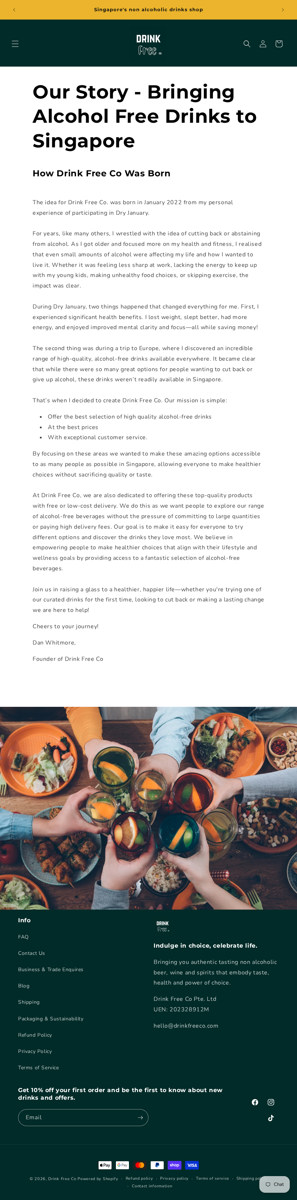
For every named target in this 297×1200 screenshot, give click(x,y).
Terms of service (212, 1178)
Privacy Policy (35, 1051)
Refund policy (139, 1178)
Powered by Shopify (98, 1179)
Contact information (152, 1186)
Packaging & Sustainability (51, 1018)
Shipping (29, 1002)
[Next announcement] (283, 10)
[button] (15, 44)
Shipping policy (252, 1178)
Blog (23, 985)
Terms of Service (38, 1067)
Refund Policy (35, 1035)
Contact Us (31, 953)
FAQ (23, 936)
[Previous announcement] (14, 10)
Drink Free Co (62, 1179)
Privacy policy (174, 1178)
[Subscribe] (140, 1117)
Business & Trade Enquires (51, 969)
